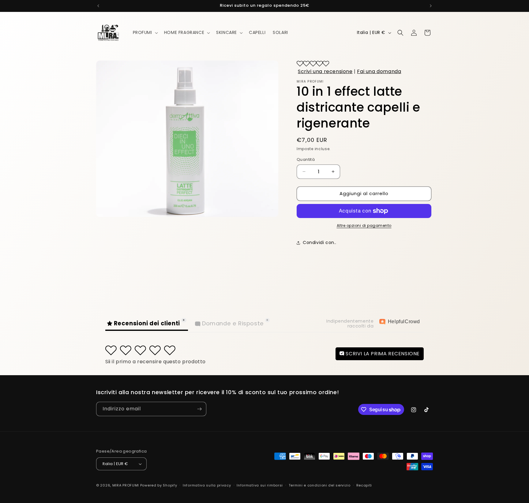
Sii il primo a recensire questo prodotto (155, 361)
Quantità (306, 159)
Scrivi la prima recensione (382, 353)
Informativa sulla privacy (207, 485)
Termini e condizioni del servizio (320, 485)
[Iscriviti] (199, 409)
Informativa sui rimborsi (260, 485)
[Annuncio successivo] (430, 6)
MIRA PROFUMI (125, 485)
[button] (144, 32)
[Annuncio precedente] (98, 6)
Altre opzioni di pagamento (364, 225)
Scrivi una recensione (325, 71)
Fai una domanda (379, 71)
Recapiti (364, 485)
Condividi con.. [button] (319, 242)
